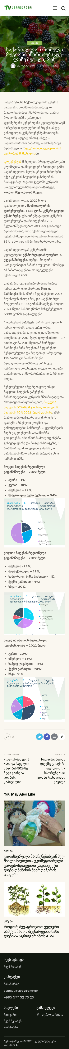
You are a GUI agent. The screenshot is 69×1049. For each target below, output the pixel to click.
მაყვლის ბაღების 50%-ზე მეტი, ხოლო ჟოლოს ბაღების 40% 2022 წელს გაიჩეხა (31, 407)
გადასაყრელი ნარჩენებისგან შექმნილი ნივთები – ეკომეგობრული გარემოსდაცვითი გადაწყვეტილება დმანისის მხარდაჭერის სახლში (34, 865)
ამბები (35, 42)
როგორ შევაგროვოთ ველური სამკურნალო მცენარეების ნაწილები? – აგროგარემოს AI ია (32, 931)
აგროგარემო (13, 1041)
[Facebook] (47, 736)
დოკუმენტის (12, 162)
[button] (55, 8)
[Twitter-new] (39, 736)
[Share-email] (54, 736)
